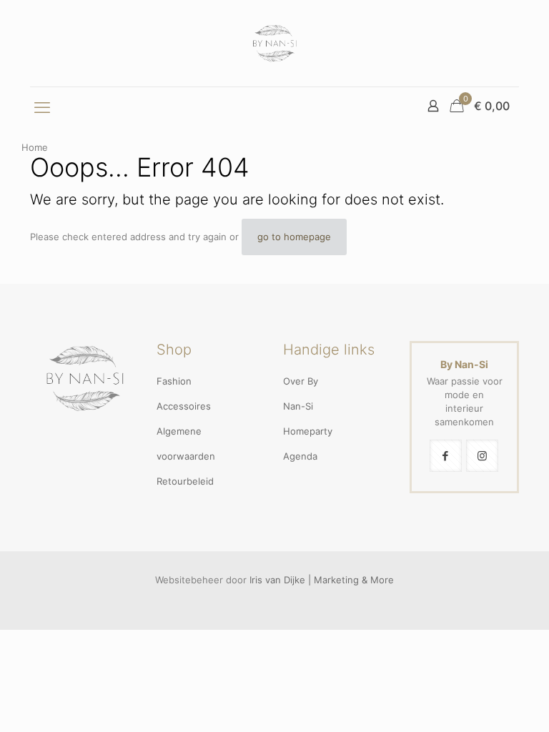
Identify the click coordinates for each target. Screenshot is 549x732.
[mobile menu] (42, 107)
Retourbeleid (185, 481)
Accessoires (184, 406)
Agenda (300, 456)
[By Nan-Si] (275, 43)
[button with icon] (446, 456)
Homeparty (307, 431)
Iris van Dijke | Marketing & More (321, 579)
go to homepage (294, 236)
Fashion (174, 381)
